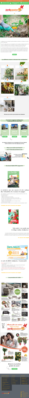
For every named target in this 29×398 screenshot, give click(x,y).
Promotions (14, 383)
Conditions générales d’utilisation (5, 382)
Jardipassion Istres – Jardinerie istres (24, 378)
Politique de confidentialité (6, 386)
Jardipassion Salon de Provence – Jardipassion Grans (25, 381)
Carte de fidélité (4, 379)
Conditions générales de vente (5, 385)
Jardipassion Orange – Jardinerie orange (25, 383)
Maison (14, 379)
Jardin (13, 377)
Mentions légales (4, 380)
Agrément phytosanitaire (5, 388)
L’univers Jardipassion (5, 377)
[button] (14, 13)
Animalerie (14, 382)
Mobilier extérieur (15, 380)
